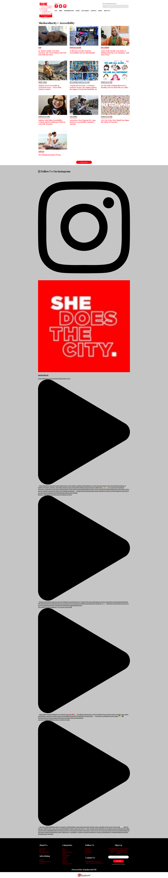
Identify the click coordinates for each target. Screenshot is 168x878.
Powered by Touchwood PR (84, 869)
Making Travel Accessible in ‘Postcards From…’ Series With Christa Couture (49, 87)
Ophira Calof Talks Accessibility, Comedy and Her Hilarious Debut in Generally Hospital (51, 122)
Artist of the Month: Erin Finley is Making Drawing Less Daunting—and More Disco (115, 53)
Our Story (42, 849)
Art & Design (85, 10)
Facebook (88, 850)
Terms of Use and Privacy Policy (94, 863)
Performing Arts (69, 10)
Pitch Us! (41, 850)
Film (56, 10)
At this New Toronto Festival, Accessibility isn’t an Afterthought (82, 52)
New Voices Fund (44, 852)
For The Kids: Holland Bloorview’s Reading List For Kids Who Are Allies (114, 86)
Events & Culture (75, 47)
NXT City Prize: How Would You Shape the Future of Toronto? (115, 121)
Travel (45, 82)
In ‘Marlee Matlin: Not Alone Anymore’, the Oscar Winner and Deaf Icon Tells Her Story (52, 53)
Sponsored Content (45, 861)
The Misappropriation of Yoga (49, 155)
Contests (93, 10)
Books (78, 10)
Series (60, 10)
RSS (86, 854)
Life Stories (73, 116)
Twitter (87, 849)
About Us (106, 10)
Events (100, 10)
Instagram (88, 852)
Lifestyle (41, 151)
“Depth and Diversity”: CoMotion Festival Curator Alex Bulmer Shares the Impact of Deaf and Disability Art (83, 87)
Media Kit (42, 860)
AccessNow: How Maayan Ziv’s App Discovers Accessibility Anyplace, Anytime (82, 122)
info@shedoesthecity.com (92, 861)
